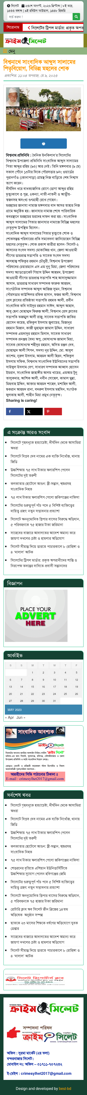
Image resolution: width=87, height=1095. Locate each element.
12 (76, 679)
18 (65, 686)
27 (10, 701)
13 (10, 686)
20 (10, 694)
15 (32, 686)
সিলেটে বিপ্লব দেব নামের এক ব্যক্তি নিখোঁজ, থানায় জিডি (45, 458)
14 (21, 686)
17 (54, 686)
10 (54, 679)
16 (43, 686)
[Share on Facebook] (15, 411)
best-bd (65, 1088)
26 (76, 694)
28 (21, 701)
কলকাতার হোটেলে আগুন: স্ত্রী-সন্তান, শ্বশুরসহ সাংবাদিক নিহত (41, 486)
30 (43, 701)
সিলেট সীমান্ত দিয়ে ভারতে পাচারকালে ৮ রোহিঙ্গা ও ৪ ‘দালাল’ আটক (45, 549)
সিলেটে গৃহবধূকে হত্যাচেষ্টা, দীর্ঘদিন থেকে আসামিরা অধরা (46, 445)
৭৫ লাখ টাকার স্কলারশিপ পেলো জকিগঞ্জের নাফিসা (45, 497)
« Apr (9, 717)
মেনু (11, 50)
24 (54, 694)
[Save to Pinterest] (53, 411)
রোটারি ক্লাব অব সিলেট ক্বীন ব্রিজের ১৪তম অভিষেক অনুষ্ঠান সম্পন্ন (39, 911)
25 (65, 694)
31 (54, 701)
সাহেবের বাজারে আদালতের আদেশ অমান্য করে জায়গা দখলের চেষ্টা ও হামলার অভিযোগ (43, 535)
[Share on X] (34, 411)
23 (43, 694)
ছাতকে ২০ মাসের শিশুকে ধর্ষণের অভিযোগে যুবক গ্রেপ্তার (44, 925)
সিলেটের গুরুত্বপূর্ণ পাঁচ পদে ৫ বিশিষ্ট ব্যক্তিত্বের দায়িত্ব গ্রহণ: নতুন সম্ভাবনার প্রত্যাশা (42, 508)
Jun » (21, 717)
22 (32, 694)
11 (65, 679)
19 (76, 686)
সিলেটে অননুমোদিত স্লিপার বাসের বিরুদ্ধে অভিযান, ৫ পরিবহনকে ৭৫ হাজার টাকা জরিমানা (45, 521)
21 (21, 694)
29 (32, 701)
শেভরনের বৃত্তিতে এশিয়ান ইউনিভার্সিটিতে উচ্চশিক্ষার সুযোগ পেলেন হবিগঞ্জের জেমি (39, 870)
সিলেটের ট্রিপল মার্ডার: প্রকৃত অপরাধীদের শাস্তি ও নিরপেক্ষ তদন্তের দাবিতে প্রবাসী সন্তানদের (44, 562)
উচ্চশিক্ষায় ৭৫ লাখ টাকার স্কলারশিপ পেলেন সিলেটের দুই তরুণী (40, 472)
